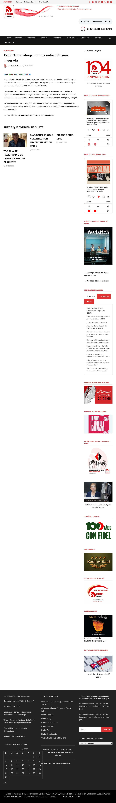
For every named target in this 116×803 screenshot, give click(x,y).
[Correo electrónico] (111, 2)
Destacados (30, 38)
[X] (96, 2)
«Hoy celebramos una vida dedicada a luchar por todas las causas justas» (98, 362)
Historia (98, 38)
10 (6, 765)
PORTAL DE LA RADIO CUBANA (68, 6)
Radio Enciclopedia (49, 734)
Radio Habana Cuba (49, 722)
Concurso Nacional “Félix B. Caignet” (19, 701)
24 (6, 773)
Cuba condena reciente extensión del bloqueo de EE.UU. (96, 310)
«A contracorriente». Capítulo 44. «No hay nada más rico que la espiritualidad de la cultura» (98, 348)
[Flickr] (102, 2)
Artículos (85, 38)
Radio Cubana (16, 66)
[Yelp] (105, 2)
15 (34, 765)
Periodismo (9, 51)
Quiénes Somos (30, 2)
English (98, 51)
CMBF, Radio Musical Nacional (53, 738)
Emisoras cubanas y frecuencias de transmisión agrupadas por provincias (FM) (94, 706)
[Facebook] (90, 2)
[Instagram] (99, 2)
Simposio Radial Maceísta (14, 736)
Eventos (8, 42)
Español (90, 51)
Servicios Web (44, 2)
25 (12, 773)
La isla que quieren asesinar (97, 322)
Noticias (44, 38)
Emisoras (18, 38)
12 (17, 765)
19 (17, 769)
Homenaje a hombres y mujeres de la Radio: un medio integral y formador (98, 334)
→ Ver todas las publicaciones (96, 281)
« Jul (5, 783)
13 (23, 765)
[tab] (90, 296)
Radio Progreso (47, 726)
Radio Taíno (46, 730)
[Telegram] (108, 2)
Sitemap (19, 2)
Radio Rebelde (47, 715)
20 (23, 769)
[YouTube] (93, 2)
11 (12, 765)
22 (34, 769)
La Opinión (57, 38)
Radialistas (71, 38)
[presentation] (90, 296)
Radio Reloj (46, 719)
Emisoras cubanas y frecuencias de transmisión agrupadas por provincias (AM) (94, 717)
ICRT (78, 797)
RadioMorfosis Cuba (12, 706)
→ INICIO (8, 38)
